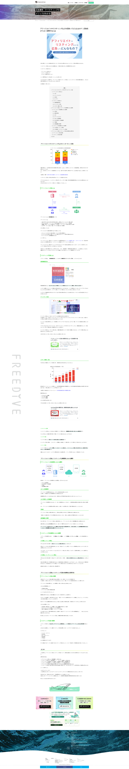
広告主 (56, 97)
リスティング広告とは (57, 100)
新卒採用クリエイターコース (59, 761)
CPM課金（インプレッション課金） (61, 129)
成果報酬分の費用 (58, 123)
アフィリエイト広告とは (57, 91)
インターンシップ (57, 759)
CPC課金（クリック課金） (59, 127)
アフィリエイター (58, 95)
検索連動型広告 (57, 102)
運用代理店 (57, 113)
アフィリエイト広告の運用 (58, 132)
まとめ (53, 136)
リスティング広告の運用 (57, 134)
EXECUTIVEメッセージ (73, 760)
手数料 (56, 122)
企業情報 (76, 2)
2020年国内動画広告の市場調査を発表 (63, 390)
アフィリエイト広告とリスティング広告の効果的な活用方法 (63, 131)
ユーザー (56, 98)
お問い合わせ (91, 2)
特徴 (68, 2)
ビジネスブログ (80, 2)
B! (48, 767)
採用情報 (52, 758)
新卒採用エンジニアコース (58, 760)
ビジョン (71, 761)
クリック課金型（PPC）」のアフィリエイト (74, 240)
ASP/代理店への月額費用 (59, 120)
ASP (55, 93)
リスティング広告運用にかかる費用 (59, 125)
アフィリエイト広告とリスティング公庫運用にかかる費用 (62, 107)
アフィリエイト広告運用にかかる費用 (60, 109)
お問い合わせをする (44, 706)
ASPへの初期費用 (58, 118)
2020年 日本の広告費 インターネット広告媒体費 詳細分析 (57, 174)
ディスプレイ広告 (58, 104)
